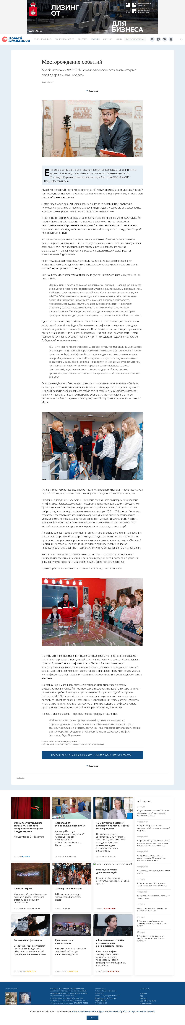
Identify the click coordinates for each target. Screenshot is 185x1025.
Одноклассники (146, 1003)
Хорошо (92, 1017)
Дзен (142, 1001)
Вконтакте (152, 1001)
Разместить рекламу (135, 39)
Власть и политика (42, 39)
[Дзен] (152, 39)
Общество (82, 39)
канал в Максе (84, 754)
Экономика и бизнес (64, 39)
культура (20, 778)
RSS (141, 996)
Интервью (107, 39)
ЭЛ (81, 1003)
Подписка (143, 998)
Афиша (119, 39)
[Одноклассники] (170, 39)
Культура (95, 39)
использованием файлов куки (88, 1011)
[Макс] (158, 39)
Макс (146, 1001)
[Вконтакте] (164, 39)
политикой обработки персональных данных (130, 1011)
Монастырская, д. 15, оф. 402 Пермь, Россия (106, 999)
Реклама (143, 993)
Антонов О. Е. (115, 996)
